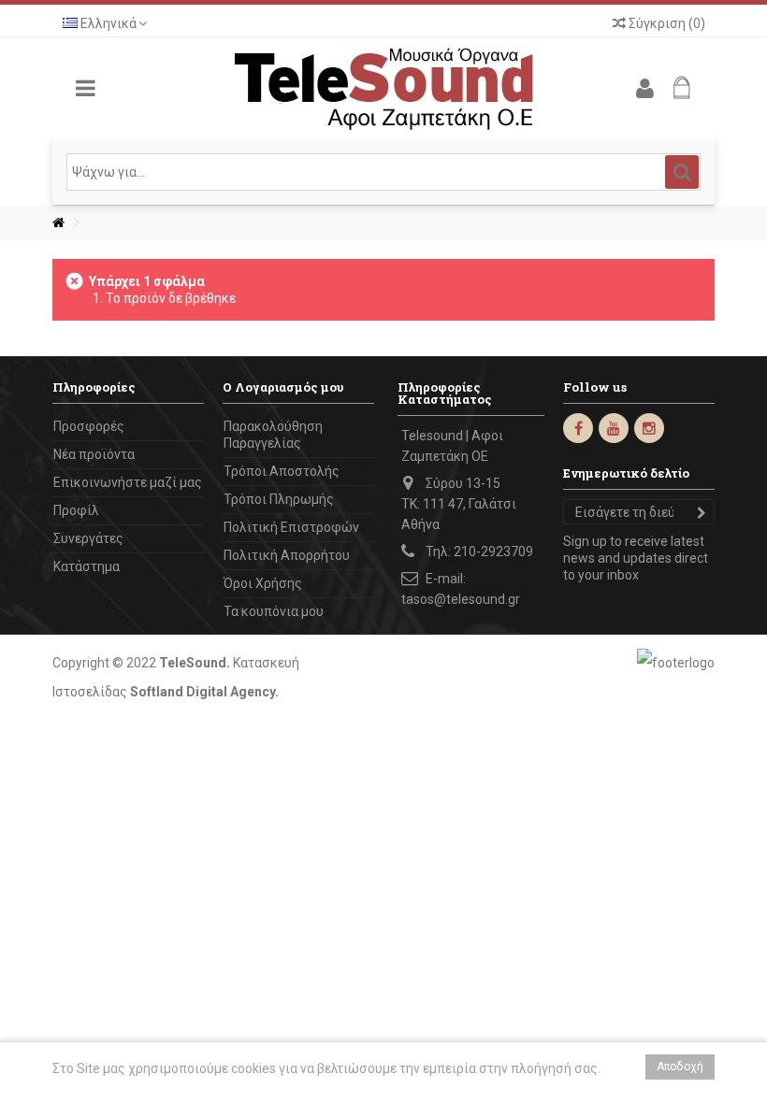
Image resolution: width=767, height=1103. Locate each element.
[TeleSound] (383, 88)
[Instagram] (649, 428)
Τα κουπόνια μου (274, 611)
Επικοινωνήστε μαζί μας (127, 482)
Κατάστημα (86, 566)
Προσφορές (88, 426)
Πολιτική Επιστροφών (291, 527)
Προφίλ (76, 510)
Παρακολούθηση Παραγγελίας (273, 435)
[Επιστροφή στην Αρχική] (58, 223)
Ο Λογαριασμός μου (283, 387)
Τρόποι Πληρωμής (279, 499)
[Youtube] (614, 428)
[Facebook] (578, 428)
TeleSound (192, 662)
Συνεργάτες (88, 538)
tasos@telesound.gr (460, 599)
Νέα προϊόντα (94, 454)
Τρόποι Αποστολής (282, 471)
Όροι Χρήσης (263, 583)
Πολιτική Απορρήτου (287, 555)
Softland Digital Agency (202, 691)
